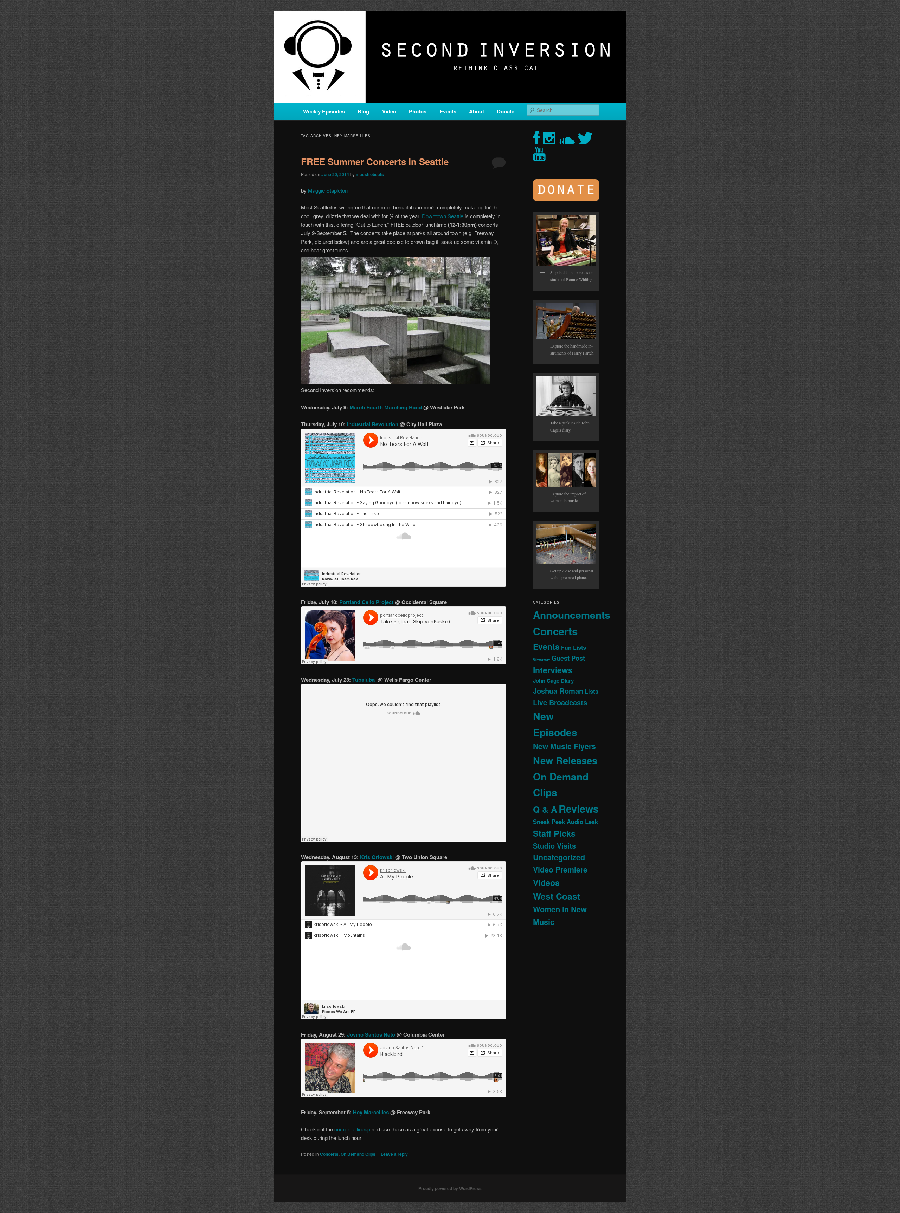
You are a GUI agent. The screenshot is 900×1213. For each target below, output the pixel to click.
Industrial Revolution (373, 424)
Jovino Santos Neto (371, 1034)
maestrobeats (370, 174)
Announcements (571, 615)
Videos (546, 882)
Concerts (329, 1154)
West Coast (556, 896)
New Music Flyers (564, 746)
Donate (505, 111)
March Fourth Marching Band (386, 407)
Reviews (579, 808)
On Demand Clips (358, 1154)
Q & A (545, 809)
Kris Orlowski (377, 857)
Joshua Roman (558, 691)
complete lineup (352, 1129)
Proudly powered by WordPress (450, 1188)
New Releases (565, 760)
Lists (591, 691)
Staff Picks (554, 833)
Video (389, 111)
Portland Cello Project (366, 602)
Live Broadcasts (560, 702)
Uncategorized (559, 857)
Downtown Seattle (442, 216)
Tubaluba (365, 679)
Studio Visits (554, 846)
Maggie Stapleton (328, 190)
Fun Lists (573, 647)
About (476, 111)
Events (447, 111)
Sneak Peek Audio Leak (565, 821)
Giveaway (541, 659)
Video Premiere (560, 869)
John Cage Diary (553, 681)
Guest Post (568, 658)
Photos (417, 111)
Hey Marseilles (371, 1112)
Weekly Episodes (324, 111)
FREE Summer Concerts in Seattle (375, 161)
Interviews (553, 670)
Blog (363, 111)
